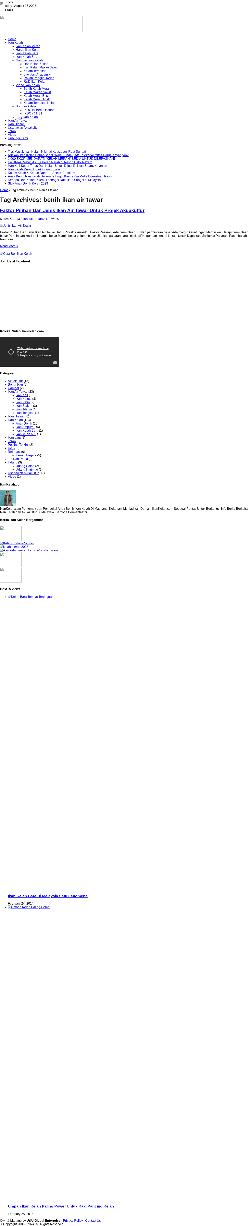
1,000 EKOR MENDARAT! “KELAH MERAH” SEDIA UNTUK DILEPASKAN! (61, 158)
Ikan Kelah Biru (26, 56)
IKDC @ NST (33, 113)
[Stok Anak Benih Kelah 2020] (16, 253)
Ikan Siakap (24, 405)
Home (12, 39)
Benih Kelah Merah (37, 88)
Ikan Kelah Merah (28, 46)
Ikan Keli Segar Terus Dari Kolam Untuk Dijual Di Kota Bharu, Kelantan (57, 165)
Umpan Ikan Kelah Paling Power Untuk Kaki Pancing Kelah (61, 1206)
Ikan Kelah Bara (27, 53)
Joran (12, 131)
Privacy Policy (73, 1220)
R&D (11, 448)
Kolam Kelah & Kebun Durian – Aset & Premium (41, 172)
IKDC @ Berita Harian (39, 110)
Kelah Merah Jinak (37, 99)
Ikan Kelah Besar (36, 64)
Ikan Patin (23, 402)
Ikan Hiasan (16, 124)
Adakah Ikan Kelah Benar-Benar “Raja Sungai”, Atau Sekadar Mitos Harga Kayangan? (68, 155)
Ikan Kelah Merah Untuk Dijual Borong (35, 169)
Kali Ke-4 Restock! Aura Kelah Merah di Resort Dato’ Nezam (50, 162)
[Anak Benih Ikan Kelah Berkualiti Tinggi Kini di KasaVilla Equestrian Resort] (11, 566)
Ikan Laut (14, 437)
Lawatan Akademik (37, 74)
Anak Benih (24, 423)
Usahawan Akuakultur (23, 127)
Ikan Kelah (15, 42)
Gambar (13, 388)
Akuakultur (27, 219)
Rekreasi (14, 451)
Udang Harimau (27, 469)
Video (12, 134)
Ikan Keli (22, 395)
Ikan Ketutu (24, 398)
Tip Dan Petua (18, 459)
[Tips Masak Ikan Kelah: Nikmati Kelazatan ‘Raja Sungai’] (11, 539)
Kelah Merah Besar (37, 95)
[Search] (1, 3)
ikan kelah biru (26, 434)
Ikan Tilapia (24, 409)
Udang (12, 462)
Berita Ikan (15, 384)
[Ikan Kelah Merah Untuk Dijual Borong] (29, 550)
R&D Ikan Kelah (35, 81)
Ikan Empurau (25, 427)
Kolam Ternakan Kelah (40, 102)
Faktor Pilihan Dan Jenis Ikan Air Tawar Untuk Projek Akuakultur (72, 210)
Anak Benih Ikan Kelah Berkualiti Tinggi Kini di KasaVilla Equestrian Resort (60, 176)
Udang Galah (25, 466)
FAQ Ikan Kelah (27, 117)
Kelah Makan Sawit (37, 92)
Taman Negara (26, 455)
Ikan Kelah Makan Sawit (40, 67)
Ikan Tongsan (25, 413)
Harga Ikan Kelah (28, 49)
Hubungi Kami (18, 138)
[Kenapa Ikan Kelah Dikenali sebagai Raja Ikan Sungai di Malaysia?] (11, 581)
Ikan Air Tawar (18, 120)
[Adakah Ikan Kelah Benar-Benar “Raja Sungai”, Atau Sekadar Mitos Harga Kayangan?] (17, 543)
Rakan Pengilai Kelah (39, 78)
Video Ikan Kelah (28, 85)
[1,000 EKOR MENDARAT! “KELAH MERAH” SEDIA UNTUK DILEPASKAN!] (14, 546)
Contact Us (93, 1220)
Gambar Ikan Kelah (29, 60)
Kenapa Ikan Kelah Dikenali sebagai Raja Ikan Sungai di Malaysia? (55, 180)
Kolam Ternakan (35, 71)
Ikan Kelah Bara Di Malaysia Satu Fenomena (48, 896)
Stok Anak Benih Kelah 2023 (28, 183)
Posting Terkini (18, 444)
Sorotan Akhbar (26, 106)
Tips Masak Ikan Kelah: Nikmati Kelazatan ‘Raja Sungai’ (47, 151)
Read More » (9, 246)
